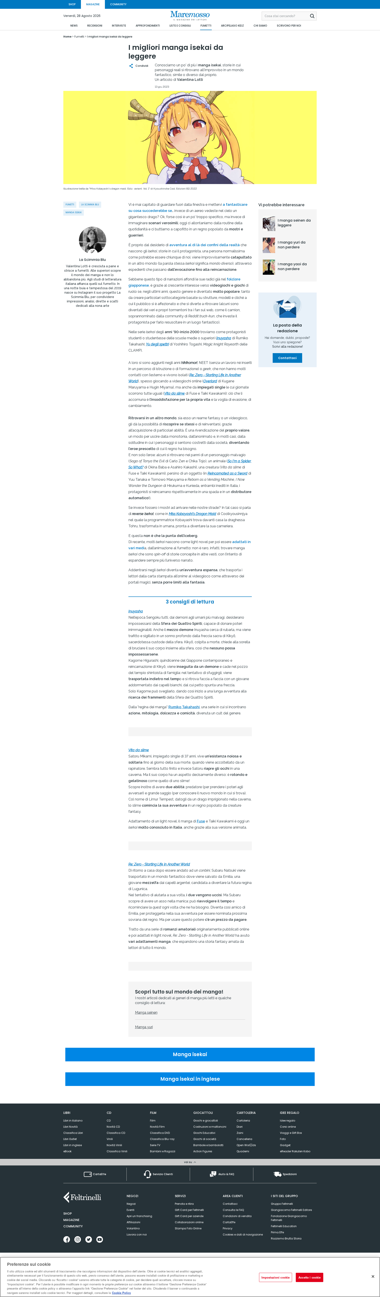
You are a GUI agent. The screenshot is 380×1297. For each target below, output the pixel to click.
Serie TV (155, 1145)
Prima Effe (277, 1232)
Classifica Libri (73, 1133)
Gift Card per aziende (189, 1216)
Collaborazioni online (189, 1222)
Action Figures (202, 1151)
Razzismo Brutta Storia (286, 1238)
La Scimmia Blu (90, 204)
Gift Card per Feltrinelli (189, 1210)
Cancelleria (244, 1139)
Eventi (130, 1210)
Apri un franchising (139, 1216)
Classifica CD (116, 1133)
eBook (67, 1151)
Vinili (110, 1139)
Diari (240, 1127)
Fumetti (70, 204)
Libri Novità (70, 1127)
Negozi (131, 1204)
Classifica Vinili (117, 1151)
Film (152, 1120)
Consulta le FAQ (233, 1210)
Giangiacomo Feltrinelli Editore (291, 1210)
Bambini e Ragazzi (162, 1151)
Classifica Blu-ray (162, 1139)
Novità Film (157, 1127)
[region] (190, 1277)
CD (109, 1120)
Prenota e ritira (184, 1204)
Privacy (227, 1228)
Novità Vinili (114, 1145)
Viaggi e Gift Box (291, 1133)
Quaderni (243, 1151)
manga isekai (74, 212)
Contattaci (287, 358)
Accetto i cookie (309, 1277)
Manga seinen (146, 1012)
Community (73, 1226)
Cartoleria (243, 1120)
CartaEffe (229, 1222)
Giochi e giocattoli (205, 1120)
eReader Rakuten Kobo (295, 1151)
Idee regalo (287, 1120)
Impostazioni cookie (275, 1277)
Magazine (71, 1220)
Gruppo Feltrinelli (282, 1204)
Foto (283, 1139)
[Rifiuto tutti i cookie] (373, 1276)
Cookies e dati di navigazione (243, 1234)
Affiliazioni (133, 1222)
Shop (67, 1213)
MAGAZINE (93, 4)
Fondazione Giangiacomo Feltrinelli (289, 1218)
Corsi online (288, 1127)
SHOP (72, 4)
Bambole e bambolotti (208, 1145)
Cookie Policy (121, 1292)
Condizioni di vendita (237, 1216)
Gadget (285, 1145)
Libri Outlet (70, 1139)
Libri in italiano (72, 1120)
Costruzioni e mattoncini (209, 1127)
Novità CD (113, 1127)
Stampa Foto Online (188, 1228)
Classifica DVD (160, 1133)
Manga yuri (144, 1027)
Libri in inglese (72, 1145)
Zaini (240, 1133)
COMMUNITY (118, 4)
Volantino (133, 1228)
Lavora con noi (137, 1234)
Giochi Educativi (204, 1133)
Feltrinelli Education (284, 1226)
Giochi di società (204, 1139)
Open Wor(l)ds (246, 1145)
